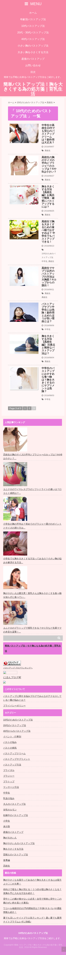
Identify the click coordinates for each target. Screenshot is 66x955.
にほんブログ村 (12, 677)
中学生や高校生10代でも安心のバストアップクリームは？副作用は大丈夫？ (48, 134)
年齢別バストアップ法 (33, 19)
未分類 (6, 826)
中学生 (44, 261)
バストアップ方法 (12, 764)
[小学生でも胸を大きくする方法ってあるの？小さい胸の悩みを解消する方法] (15, 543)
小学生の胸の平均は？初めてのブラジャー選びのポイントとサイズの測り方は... (32, 526)
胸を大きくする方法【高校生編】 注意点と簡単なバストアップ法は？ (48, 345)
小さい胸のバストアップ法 (33, 45)
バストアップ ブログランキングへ (18, 668)
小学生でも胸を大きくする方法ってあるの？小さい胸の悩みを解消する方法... (32, 560)
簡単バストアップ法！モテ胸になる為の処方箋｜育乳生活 (33, 648)
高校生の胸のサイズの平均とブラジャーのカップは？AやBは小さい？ (49, 164)
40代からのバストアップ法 (16, 731)
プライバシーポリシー (14, 705)
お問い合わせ (33, 65)
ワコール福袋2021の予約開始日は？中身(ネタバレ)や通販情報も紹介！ (32, 910)
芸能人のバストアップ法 (15, 854)
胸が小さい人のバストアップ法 (19, 843)
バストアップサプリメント (16, 759)
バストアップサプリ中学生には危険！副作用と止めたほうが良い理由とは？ (48, 313)
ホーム (33, 12)
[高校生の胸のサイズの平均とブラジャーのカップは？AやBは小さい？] (15, 439)
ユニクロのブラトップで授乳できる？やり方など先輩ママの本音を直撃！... (32, 630)
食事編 (6, 860)
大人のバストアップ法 (14, 804)
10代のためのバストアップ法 (48, 255)
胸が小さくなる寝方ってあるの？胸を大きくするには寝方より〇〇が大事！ (32, 882)
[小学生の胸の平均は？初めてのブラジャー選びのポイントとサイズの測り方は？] (15, 509)
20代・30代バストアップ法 (33, 32)
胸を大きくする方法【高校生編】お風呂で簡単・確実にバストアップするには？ (48, 196)
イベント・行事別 (12, 736)
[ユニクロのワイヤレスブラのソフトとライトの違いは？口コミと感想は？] (15, 474)
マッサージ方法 (11, 787)
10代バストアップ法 (33, 26)
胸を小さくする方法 (13, 849)
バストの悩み (10, 742)
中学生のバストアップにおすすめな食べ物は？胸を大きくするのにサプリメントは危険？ (48, 380)
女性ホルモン (10, 809)
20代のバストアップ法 (14, 725)
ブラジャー (8, 776)
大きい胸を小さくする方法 (33, 52)
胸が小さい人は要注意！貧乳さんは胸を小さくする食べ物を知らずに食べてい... (32, 595)
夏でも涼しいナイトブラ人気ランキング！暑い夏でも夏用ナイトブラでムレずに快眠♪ (32, 919)
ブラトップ (8, 781)
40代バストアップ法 (33, 39)
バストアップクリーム (14, 753)
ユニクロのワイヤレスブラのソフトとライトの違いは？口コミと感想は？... (32, 491)
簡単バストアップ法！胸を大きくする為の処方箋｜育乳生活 (33, 89)
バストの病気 (10, 748)
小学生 (6, 821)
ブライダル (8, 770)
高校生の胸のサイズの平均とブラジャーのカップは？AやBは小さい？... (32, 456)
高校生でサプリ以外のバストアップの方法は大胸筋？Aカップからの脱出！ (49, 277)
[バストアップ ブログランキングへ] (12, 663)
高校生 (47, 150)
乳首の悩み (8, 798)
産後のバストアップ (33, 58)
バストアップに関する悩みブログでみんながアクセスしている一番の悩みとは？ (32, 698)
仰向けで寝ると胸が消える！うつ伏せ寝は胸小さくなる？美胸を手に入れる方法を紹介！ (32, 891)
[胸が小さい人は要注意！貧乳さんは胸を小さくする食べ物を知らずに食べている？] (15, 578)
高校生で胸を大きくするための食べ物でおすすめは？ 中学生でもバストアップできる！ (48, 231)
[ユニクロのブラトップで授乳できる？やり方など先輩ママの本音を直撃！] (15, 613)
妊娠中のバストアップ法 (15, 815)
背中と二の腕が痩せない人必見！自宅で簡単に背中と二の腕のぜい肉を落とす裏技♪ (32, 901)
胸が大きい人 (10, 837)
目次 (33, 72)
